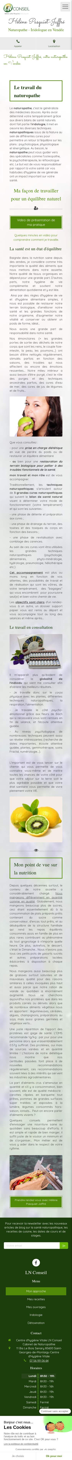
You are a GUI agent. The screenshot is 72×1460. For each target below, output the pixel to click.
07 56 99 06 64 (39, 1360)
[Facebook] (36, 1262)
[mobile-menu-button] (65, 6)
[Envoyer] (64, 1245)
